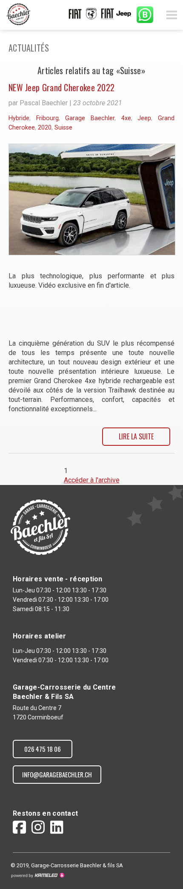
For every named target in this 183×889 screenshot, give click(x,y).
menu (171, 15)
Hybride (19, 118)
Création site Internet (37, 875)
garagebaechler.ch (19, 14)
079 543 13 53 (145, 14)
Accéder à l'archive (92, 480)
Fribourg (47, 118)
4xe (126, 118)
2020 (44, 127)
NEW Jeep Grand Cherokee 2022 (61, 87)
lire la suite (136, 436)
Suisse (63, 127)
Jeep (144, 118)
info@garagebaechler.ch (57, 774)
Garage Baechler (89, 118)
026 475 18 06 (42, 748)
